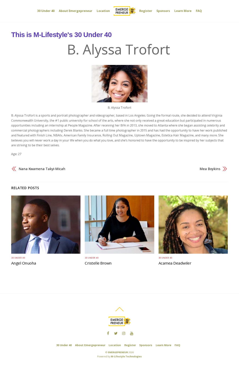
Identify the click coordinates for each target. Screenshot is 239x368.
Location (103, 11)
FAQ (199, 11)
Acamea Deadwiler (175, 263)
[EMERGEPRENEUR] (124, 11)
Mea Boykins (210, 168)
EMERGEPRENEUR (118, 352)
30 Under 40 (46, 11)
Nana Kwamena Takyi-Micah (42, 168)
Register (145, 11)
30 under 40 (18, 257)
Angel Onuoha (23, 263)
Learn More (183, 11)
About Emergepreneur (75, 11)
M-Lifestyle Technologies (126, 356)
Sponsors (163, 11)
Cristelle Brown (98, 263)
